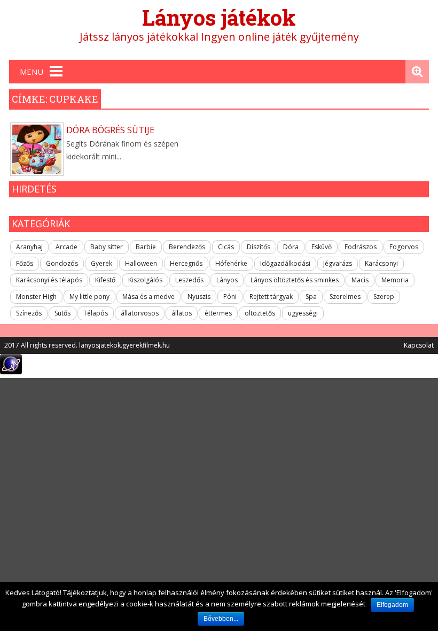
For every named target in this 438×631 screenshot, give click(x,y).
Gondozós (62, 263)
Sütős (62, 313)
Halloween (141, 263)
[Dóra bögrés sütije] (36, 149)
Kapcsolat (419, 345)
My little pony (89, 296)
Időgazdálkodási (285, 263)
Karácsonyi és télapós (49, 279)
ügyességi (303, 313)
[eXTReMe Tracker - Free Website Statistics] (11, 371)
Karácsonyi (381, 263)
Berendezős (187, 246)
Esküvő (321, 246)
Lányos (227, 279)
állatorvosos (140, 313)
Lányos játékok (219, 17)
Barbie (146, 246)
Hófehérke (231, 263)
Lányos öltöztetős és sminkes (295, 279)
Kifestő (105, 279)
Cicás (226, 246)
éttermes (218, 313)
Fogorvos (403, 246)
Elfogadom (392, 605)
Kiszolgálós (145, 279)
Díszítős (258, 246)
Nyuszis (198, 296)
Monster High (36, 296)
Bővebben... (221, 618)
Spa (311, 296)
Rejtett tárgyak (271, 296)
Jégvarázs (337, 263)
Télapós (95, 313)
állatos (181, 313)
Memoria (395, 279)
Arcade (66, 246)
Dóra (291, 246)
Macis (360, 279)
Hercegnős (186, 263)
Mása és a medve (148, 296)
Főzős (24, 263)
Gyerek (101, 263)
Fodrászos (361, 246)
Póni (230, 296)
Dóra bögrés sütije (110, 130)
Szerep (383, 296)
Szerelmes (345, 296)
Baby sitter (106, 246)
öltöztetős (260, 313)
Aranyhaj (29, 246)
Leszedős (189, 279)
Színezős (29, 313)
